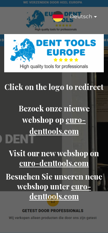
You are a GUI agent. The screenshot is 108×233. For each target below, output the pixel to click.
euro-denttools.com (54, 163)
